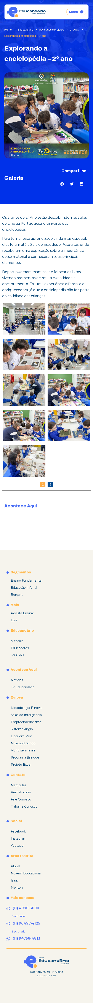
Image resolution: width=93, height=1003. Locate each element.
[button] (62, 184)
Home (8, 29)
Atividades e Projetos (51, 29)
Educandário (25, 29)
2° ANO (74, 29)
